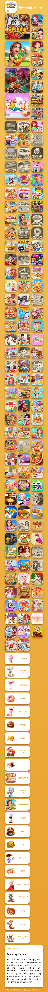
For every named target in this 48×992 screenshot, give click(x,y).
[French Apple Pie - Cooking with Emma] (11, 618)
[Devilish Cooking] (37, 499)
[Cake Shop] (37, 246)
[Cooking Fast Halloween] (17, 80)
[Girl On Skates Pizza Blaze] (37, 579)
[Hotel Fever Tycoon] (24, 140)
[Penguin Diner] (24, 299)
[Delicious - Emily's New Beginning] (24, 220)
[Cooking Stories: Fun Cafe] (11, 525)
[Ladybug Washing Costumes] (11, 632)
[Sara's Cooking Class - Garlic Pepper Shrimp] (37, 299)
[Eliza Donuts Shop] (11, 565)
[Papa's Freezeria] (37, 366)
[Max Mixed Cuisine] (11, 140)
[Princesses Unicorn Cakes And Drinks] (37, 339)
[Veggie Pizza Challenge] (24, 552)
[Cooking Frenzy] (11, 366)
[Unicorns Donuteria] (24, 632)
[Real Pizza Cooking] (11, 313)
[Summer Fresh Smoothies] (37, 605)
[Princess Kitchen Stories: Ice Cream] (24, 579)
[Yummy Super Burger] (24, 326)
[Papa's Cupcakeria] (24, 273)
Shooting (16, 949)
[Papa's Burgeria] (24, 126)
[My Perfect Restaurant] (24, 472)
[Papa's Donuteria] (37, 233)
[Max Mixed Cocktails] (24, 246)
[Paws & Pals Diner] (37, 60)
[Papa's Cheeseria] (11, 153)
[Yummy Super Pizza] (11, 193)
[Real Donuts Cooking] (17, 106)
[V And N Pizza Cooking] (24, 539)
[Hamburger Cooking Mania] (11, 592)
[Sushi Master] (24, 339)
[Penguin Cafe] (24, 313)
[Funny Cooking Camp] (11, 579)
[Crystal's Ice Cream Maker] (37, 539)
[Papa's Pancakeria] (24, 153)
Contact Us (27, 990)
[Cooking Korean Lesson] (24, 392)
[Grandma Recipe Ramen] (37, 73)
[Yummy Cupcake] (37, 379)
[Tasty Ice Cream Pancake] (37, 419)
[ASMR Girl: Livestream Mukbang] (37, 193)
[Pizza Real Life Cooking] (24, 592)
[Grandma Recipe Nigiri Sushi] (37, 33)
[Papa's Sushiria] (37, 153)
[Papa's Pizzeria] (11, 406)
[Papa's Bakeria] (37, 220)
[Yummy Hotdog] (11, 326)
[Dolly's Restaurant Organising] (37, 472)
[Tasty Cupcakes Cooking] (11, 246)
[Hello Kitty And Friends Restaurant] (37, 166)
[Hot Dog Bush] (37, 100)
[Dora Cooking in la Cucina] (24, 259)
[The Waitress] (37, 140)
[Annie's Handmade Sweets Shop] (11, 379)
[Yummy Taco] (24, 286)
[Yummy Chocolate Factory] (37, 326)
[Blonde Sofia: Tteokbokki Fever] (37, 406)
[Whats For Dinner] (24, 525)
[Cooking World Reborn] (37, 485)
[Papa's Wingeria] (11, 126)
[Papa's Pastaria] (24, 206)
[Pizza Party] (37, 592)
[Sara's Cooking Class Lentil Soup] (24, 353)
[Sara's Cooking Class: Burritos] (24, 166)
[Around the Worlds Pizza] (37, 525)
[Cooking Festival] (37, 353)
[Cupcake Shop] (37, 618)
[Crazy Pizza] (37, 632)
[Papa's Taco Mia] (11, 220)
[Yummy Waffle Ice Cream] (37, 273)
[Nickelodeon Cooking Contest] (37, 259)
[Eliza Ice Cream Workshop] (24, 499)
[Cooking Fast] (11, 259)
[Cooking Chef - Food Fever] (37, 206)
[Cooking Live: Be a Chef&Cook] (24, 459)
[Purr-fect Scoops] (24, 379)
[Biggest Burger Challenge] (37, 446)
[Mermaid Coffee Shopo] (24, 618)
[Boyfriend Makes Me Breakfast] (11, 472)
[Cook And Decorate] (24, 406)
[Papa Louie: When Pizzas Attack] (37, 552)
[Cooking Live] (24, 565)
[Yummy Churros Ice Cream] (24, 180)
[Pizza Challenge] (11, 645)
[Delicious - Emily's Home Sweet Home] (17, 53)
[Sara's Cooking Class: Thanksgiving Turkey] (37, 565)
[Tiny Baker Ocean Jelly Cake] (11, 392)
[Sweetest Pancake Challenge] (24, 605)
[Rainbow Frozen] (37, 180)
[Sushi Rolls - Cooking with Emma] (11, 605)
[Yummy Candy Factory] (11, 485)
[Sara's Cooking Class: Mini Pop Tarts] (24, 645)
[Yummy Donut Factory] (24, 432)
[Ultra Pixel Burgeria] (11, 446)
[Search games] (14, 11)
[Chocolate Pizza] (11, 299)
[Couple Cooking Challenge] (11, 233)
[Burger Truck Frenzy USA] (37, 47)
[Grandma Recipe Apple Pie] (11, 206)
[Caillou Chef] (24, 446)
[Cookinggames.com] (8, 11)
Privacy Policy (37, 990)
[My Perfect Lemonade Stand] (11, 552)
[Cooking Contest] (37, 20)
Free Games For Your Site (14, 990)
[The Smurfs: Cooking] (37, 87)
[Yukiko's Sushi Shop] (24, 419)
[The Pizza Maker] (37, 286)
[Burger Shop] (24, 512)
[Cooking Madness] (11, 459)
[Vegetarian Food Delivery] (37, 126)
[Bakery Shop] (37, 512)
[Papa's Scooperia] (24, 193)
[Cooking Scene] (24, 366)
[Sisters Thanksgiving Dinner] (11, 273)
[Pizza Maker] (37, 459)
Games (9, 949)
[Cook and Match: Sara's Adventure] (24, 485)
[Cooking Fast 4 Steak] (17, 26)
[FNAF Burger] (11, 539)
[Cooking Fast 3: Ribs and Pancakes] (37, 113)
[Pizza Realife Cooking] (37, 313)
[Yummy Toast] (11, 432)
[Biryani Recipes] (11, 512)
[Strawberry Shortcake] (11, 353)
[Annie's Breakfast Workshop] (37, 392)
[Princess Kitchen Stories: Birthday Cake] (37, 432)
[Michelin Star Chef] (11, 286)
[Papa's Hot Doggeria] (11, 166)
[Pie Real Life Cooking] (11, 419)
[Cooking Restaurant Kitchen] (11, 339)
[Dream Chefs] (11, 180)
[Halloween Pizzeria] (11, 499)
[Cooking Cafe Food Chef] (24, 233)
